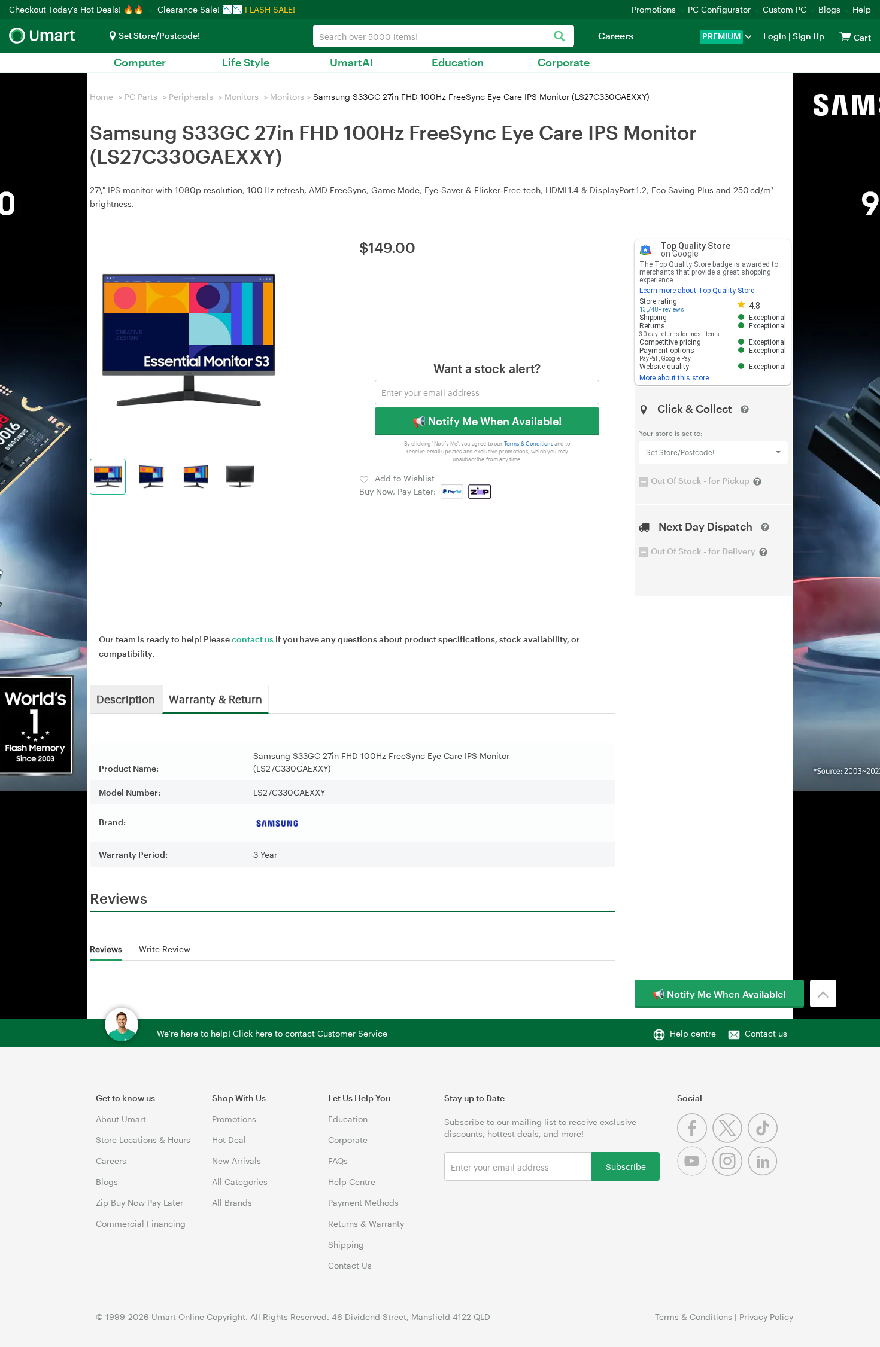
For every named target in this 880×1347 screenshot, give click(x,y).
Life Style (245, 62)
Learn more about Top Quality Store (696, 291)
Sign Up (807, 36)
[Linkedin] (764, 1173)
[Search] (559, 37)
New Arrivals (236, 1161)
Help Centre (351, 1182)
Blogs (829, 9)
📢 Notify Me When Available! (487, 421)
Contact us (766, 1033)
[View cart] (845, 36)
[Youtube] (694, 1173)
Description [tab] (125, 698)
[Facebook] (694, 1140)
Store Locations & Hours (143, 1140)
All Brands (232, 1202)
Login (775, 36)
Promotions (654, 9)
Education (458, 62)
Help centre (693, 1033)
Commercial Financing (141, 1223)
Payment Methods (363, 1202)
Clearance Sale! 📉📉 (199, 9)
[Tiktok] (764, 1140)
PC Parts (141, 97)
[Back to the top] (823, 993)
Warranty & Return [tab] (215, 698)
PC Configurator (719, 9)
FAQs (338, 1161)
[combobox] (443, 36)
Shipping (346, 1244)
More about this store (674, 378)
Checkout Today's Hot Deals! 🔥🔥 (77, 9)
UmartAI (352, 62)
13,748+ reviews (661, 309)
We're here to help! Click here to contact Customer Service (272, 1033)
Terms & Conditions (529, 443)
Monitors (241, 97)
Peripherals (191, 97)
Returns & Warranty (366, 1223)
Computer (140, 62)
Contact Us (350, 1265)
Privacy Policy (766, 1317)
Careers (615, 35)
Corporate (564, 62)
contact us (253, 639)
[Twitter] (730, 1140)
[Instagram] (730, 1173)
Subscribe (626, 1166)
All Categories (240, 1182)
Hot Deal (229, 1140)
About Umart (121, 1119)
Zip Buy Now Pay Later (139, 1202)
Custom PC (784, 9)
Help (861, 9)
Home (101, 97)
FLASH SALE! (270, 9)
